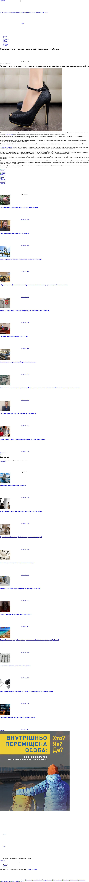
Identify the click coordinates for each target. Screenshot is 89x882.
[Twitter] (42, 12)
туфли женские (9, 134)
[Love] (2, 12)
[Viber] (22, 12)
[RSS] (46, 12)
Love (30, 880)
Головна (5, 36)
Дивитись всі (3, 452)
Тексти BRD (6, 39)
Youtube (75, 880)
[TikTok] (31, 12)
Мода (4, 846)
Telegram (59, 880)
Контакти (5, 866)
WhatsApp (8, 881)
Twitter (17, 881)
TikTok (83, 880)
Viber (67, 880)
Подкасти (5, 41)
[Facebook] (6, 12)
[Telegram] (18, 12)
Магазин (5, 45)
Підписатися (3, 461)
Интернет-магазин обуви (6, 147)
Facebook (39, 880)
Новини (5, 37)
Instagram (49, 880)
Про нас (5, 865)
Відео (4, 40)
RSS (23, 881)
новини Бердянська (32, 869)
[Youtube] (26, 12)
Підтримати (5, 44)
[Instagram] (12, 12)
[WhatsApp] (37, 12)
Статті (4, 43)
